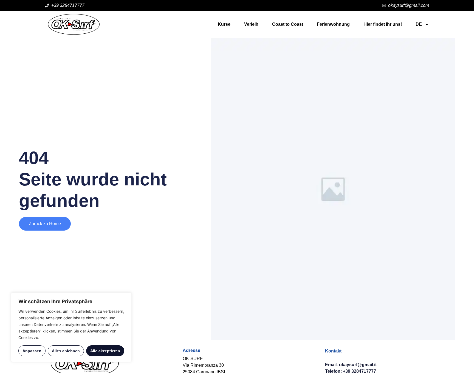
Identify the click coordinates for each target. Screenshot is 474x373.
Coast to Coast (287, 24)
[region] (71, 327)
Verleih (251, 24)
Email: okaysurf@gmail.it (351, 364)
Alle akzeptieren (105, 351)
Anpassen (31, 351)
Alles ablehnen (66, 351)
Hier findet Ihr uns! (382, 24)
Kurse (224, 24)
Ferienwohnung (333, 24)
